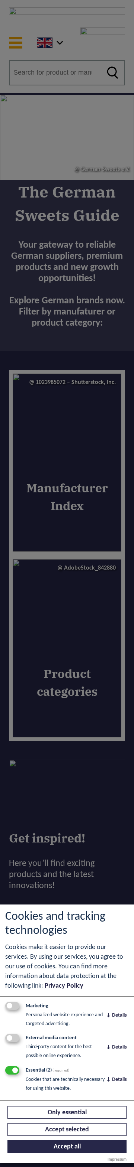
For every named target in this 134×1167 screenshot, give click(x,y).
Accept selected (67, 1129)
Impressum (117, 1160)
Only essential (67, 1112)
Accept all (67, 1146)
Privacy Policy (64, 986)
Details (116, 1015)
